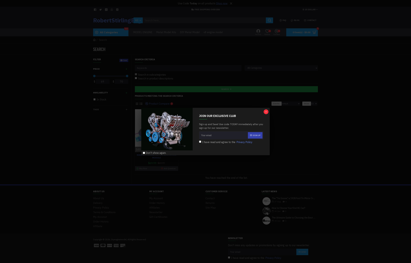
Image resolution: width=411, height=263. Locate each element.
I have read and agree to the (227, 142)
